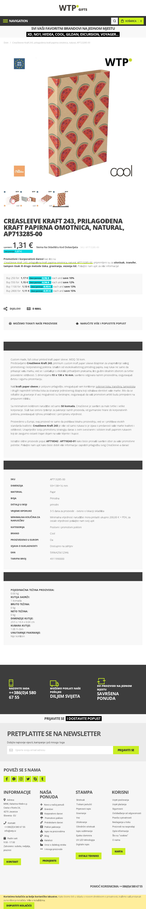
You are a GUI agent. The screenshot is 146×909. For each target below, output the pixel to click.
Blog (46, 836)
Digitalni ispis (82, 844)
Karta (119, 851)
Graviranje (81, 813)
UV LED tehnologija (85, 840)
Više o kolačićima (36, 900)
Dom (6, 43)
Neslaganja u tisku (121, 822)
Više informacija (25, 465)
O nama (116, 840)
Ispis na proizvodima (54, 831)
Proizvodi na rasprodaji (123, 826)
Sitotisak (80, 800)
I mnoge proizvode (52, 849)
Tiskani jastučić (84, 804)
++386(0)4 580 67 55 (14, 827)
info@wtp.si (10, 831)
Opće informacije (120, 831)
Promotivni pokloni (53, 818)
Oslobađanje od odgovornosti (126, 813)
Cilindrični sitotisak (85, 826)
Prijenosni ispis (83, 809)
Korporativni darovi (53, 813)
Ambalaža (20, 577)
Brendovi (48, 809)
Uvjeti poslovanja (120, 800)
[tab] (73, 346)
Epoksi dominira (84, 835)
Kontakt (12, 861)
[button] (12, 198)
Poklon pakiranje (51, 827)
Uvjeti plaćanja (119, 804)
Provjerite (49, 860)
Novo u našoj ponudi (53, 805)
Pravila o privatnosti (122, 818)
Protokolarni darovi (53, 822)
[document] (73, 902)
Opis (15, 346)
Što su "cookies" (120, 835)
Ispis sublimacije (84, 831)
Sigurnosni (117, 809)
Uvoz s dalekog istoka (54, 845)
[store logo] (73, 8)
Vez (78, 818)
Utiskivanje (81, 822)
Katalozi (48, 840)
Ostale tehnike (89, 856)
